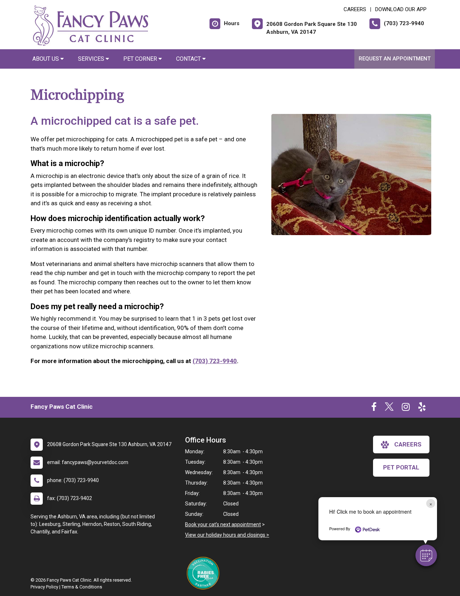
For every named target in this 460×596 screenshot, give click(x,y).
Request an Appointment (395, 58)
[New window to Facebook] (374, 408)
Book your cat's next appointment (223, 524)
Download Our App (401, 9)
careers (408, 444)
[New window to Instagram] (405, 408)
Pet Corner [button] (140, 58)
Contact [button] (189, 58)
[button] (426, 555)
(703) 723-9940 (215, 361)
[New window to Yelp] (421, 408)
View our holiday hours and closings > (227, 535)
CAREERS (355, 9)
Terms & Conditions (81, 587)
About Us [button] (46, 58)
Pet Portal (401, 467)
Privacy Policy (44, 587)
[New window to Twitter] (389, 408)
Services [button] (92, 58)
